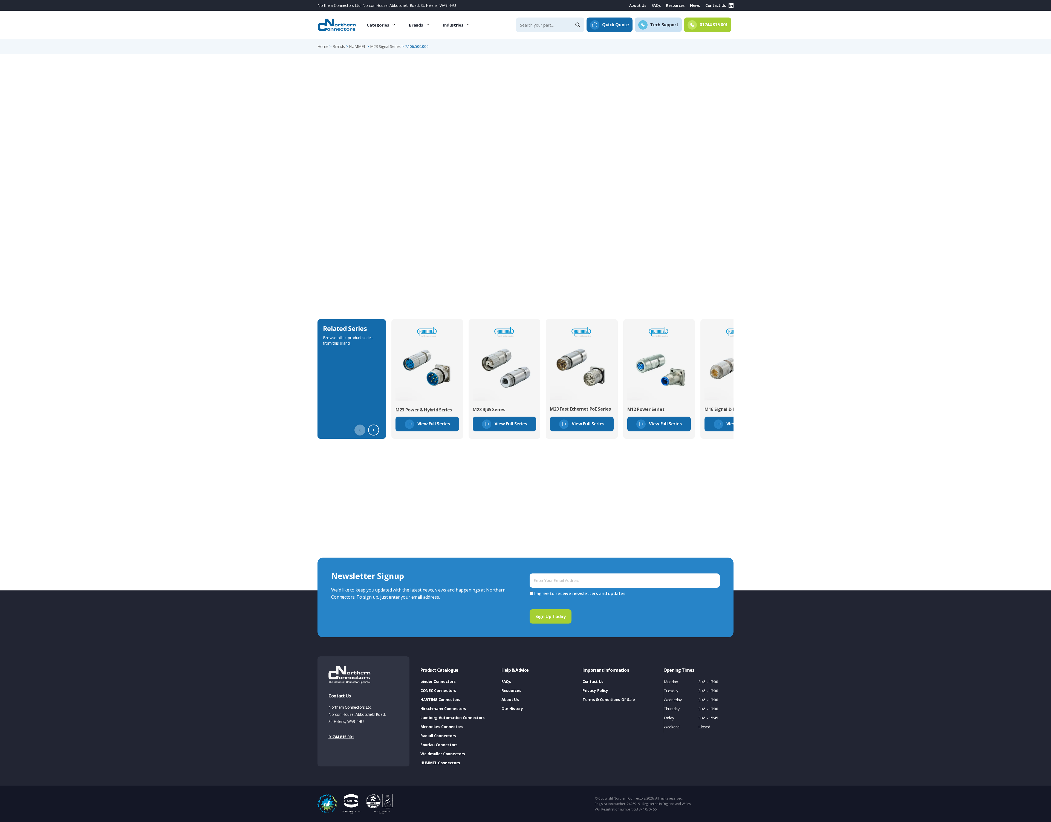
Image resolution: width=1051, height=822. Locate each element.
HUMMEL (357, 46)
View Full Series (433, 424)
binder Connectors (437, 681)
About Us (637, 5)
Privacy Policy (595, 690)
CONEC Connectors (438, 690)
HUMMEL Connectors (440, 762)
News (695, 5)
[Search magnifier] (578, 25)
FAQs (656, 5)
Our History (512, 708)
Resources (675, 5)
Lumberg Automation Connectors (452, 717)
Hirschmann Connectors (443, 708)
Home (322, 46)
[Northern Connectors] (337, 25)
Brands (416, 25)
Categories (378, 25)
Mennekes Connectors (441, 726)
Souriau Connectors (439, 744)
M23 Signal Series (385, 46)
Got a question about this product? (695, 143)
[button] (373, 430)
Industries (453, 25)
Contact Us (715, 5)
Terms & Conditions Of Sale (608, 699)
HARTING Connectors (440, 699)
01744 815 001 (341, 736)
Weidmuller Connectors (442, 753)
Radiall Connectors (438, 735)
